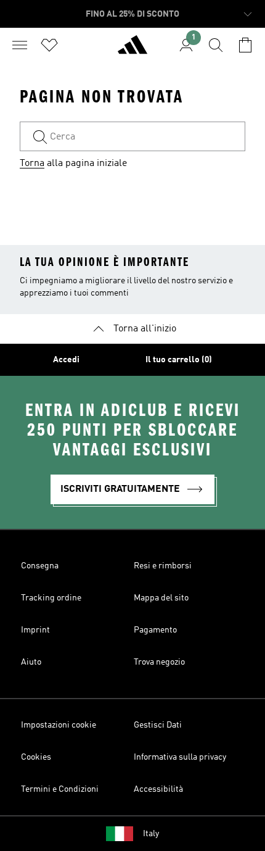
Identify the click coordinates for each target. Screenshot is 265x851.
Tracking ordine (51, 598)
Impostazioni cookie (58, 725)
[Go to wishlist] (49, 45)
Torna (32, 163)
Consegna (40, 566)
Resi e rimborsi (163, 566)
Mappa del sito (161, 598)
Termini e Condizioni (60, 789)
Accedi (66, 359)
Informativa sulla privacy (180, 757)
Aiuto (31, 662)
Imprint (35, 630)
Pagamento (155, 630)
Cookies (36, 757)
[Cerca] (215, 45)
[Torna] (132, 50)
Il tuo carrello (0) (178, 359)
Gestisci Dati (158, 725)
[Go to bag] (245, 45)
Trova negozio (159, 662)
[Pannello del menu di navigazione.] (20, 45)
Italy (151, 833)
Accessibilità (158, 789)
